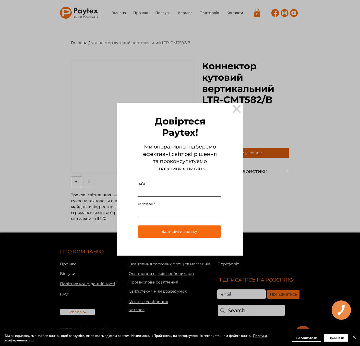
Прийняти (336, 337)
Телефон (145, 204)
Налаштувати (306, 337)
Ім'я (141, 184)
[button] (236, 109)
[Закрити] (354, 337)
